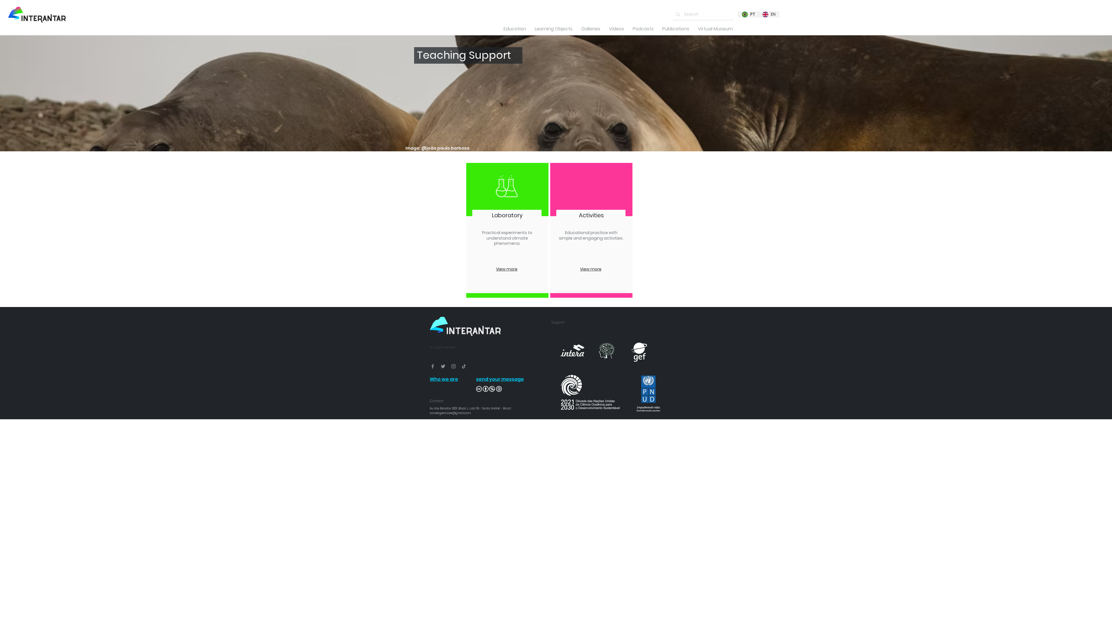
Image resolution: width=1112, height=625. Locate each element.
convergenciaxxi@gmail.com (450, 413)
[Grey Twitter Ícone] (443, 366)
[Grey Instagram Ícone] (453, 366)
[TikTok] (464, 366)
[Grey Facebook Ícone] (433, 366)
